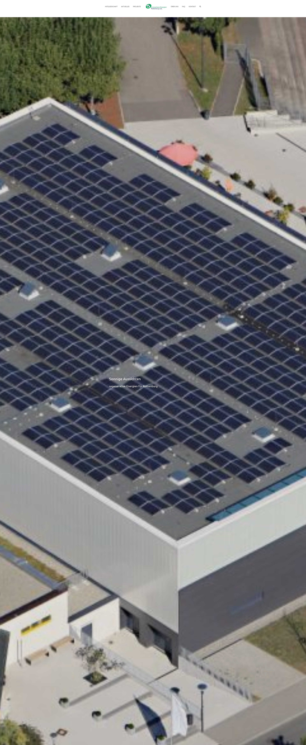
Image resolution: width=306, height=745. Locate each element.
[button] (193, 6)
